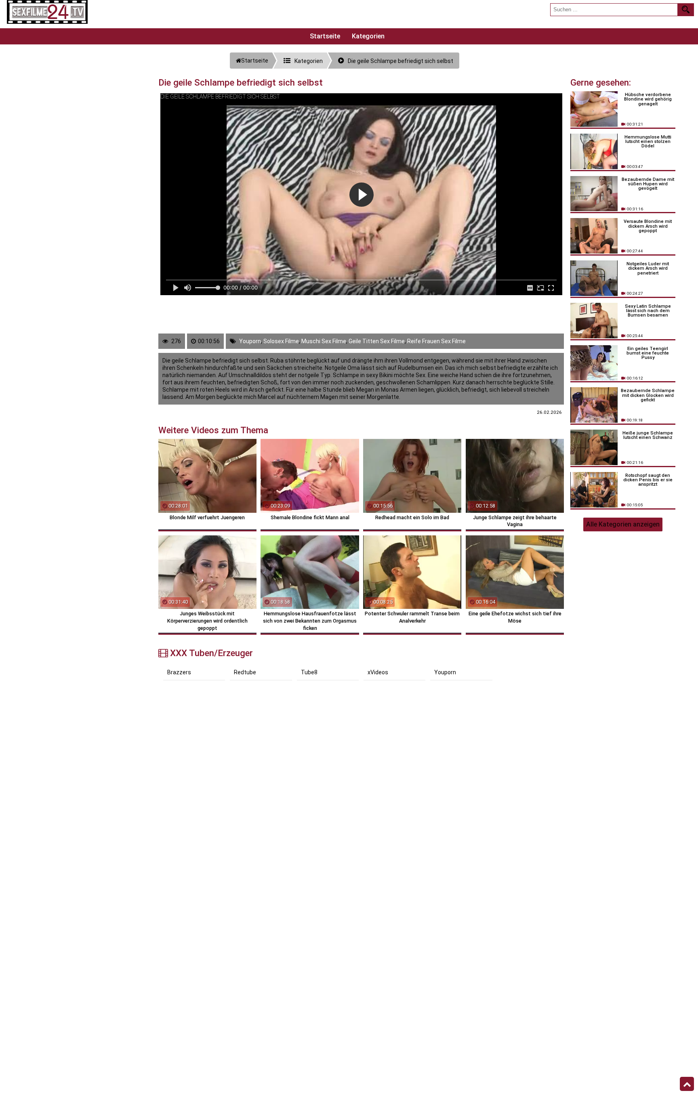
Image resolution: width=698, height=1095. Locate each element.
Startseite (325, 36)
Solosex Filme (281, 341)
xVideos (378, 672)
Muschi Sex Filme (323, 341)
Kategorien (368, 36)
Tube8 (309, 672)
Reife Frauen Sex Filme (436, 341)
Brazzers (179, 672)
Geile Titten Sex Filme (377, 341)
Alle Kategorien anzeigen (623, 524)
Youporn (250, 341)
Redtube (245, 672)
